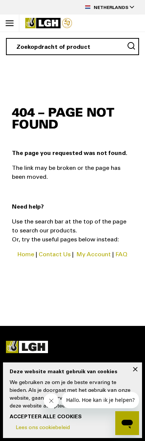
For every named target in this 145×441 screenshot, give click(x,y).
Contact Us (55, 255)
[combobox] (72, 46)
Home (25, 255)
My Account (94, 255)
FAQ (121, 255)
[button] (113, 7)
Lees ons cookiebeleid (43, 428)
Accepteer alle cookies (46, 417)
